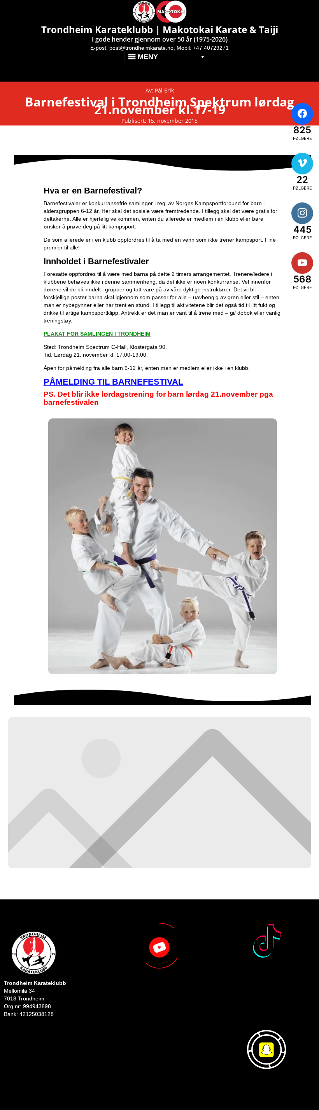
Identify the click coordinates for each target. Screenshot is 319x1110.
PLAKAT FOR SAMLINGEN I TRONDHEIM (97, 334)
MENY (148, 57)
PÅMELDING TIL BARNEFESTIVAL (113, 382)
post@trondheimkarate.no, (142, 48)
